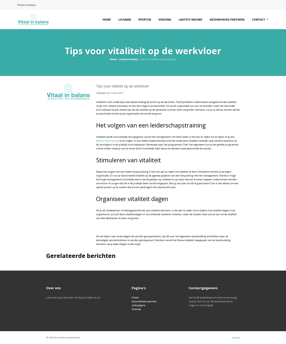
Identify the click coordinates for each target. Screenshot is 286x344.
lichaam (124, 19)
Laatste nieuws (190, 19)
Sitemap (136, 309)
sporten (144, 19)
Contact (258, 19)
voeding (164, 19)
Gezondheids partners (227, 19)
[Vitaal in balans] (33, 19)
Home (106, 19)
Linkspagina (138, 305)
